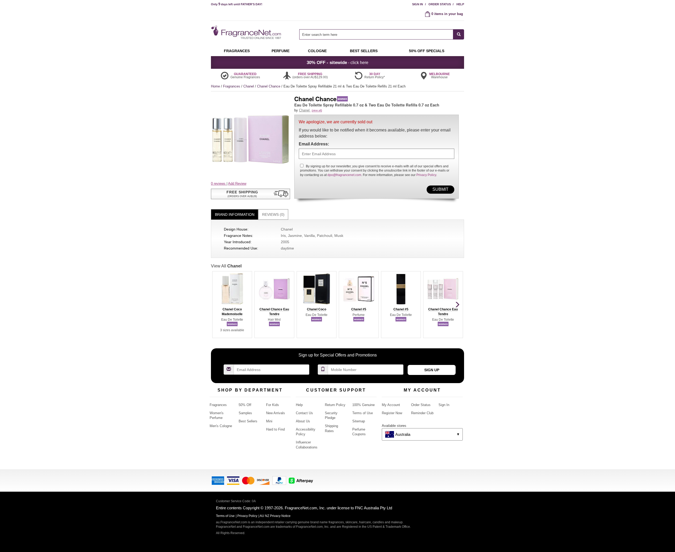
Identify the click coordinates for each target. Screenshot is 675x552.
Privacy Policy (426, 175)
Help (460, 4)
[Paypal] (279, 480)
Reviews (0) (273, 214)
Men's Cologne (221, 426)
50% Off (245, 405)
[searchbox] (376, 34)
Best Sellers (248, 421)
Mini (269, 421)
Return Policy (335, 405)
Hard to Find (275, 429)
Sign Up (431, 370)
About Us (303, 421)
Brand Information (234, 214)
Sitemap (358, 421)
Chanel (249, 86)
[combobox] (381, 34)
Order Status (439, 4)
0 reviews (218, 183)
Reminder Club (422, 413)
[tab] (234, 214)
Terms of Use (362, 413)
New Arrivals (275, 413)
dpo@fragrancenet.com (344, 175)
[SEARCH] (458, 34)
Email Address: (314, 144)
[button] (250, 194)
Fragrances (232, 86)
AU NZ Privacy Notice (275, 516)
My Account (391, 405)
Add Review (237, 183)
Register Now (392, 413)
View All (226, 266)
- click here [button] (337, 62)
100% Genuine (363, 405)
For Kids (272, 405)
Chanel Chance (269, 86)
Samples (245, 413)
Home (215, 86)
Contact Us (304, 413)
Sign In (417, 4)
